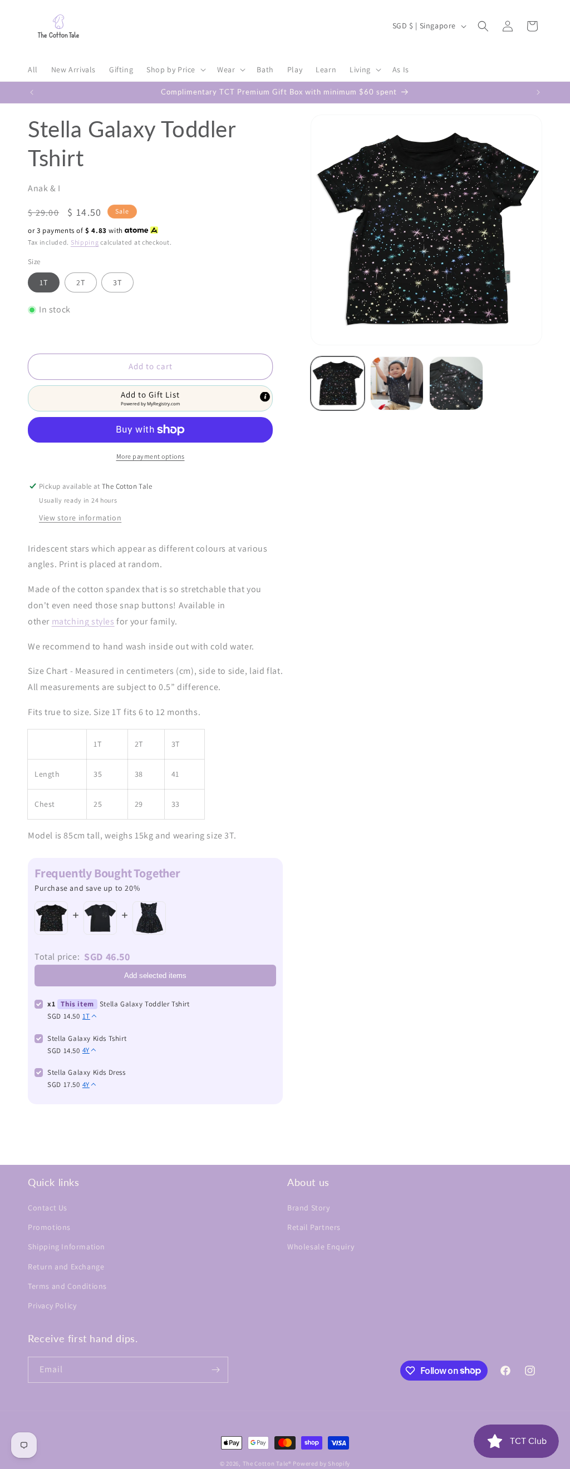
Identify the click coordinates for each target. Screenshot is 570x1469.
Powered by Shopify (321, 1463)
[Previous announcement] (31, 92)
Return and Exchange (66, 1267)
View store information (80, 518)
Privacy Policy (52, 1306)
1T (44, 282)
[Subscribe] (215, 1370)
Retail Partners (314, 1227)
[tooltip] (265, 396)
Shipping (85, 242)
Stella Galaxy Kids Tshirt (86, 1038)
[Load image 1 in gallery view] (337, 383)
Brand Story (308, 1208)
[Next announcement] (538, 92)
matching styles (83, 621)
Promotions (49, 1227)
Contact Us (47, 1208)
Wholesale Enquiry (320, 1247)
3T (117, 282)
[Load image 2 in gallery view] (397, 383)
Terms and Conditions (67, 1286)
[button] (175, 69)
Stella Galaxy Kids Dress (86, 1072)
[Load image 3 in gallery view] (456, 383)
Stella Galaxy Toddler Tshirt (145, 1004)
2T (80, 282)
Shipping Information (66, 1247)
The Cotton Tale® (267, 1463)
